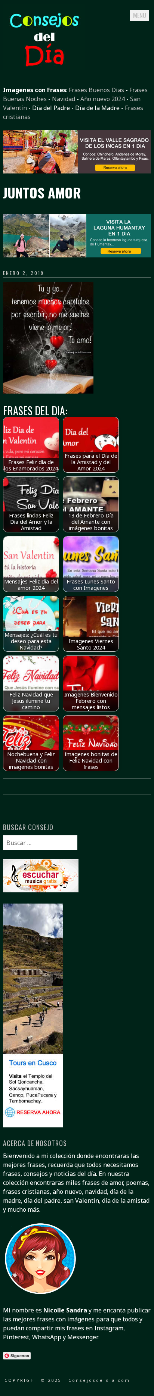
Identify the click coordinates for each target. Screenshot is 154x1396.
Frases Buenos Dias (96, 90)
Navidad (63, 99)
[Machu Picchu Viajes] (77, 171)
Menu (139, 15)
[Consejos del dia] (44, 67)
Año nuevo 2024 (102, 99)
